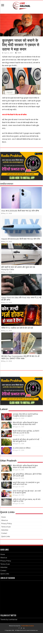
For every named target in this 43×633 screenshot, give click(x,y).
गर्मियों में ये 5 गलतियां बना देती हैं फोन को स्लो (17, 328)
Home (3, 517)
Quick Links (5, 536)
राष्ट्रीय (19, 53)
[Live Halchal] (22, 5)
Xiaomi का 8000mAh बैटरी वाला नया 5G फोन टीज (20, 239)
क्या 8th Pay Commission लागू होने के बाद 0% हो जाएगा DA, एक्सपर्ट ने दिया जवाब (20, 357)
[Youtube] (24, 628)
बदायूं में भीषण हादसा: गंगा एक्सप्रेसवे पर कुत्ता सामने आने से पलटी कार (26, 483)
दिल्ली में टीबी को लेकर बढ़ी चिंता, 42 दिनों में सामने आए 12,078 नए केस (26, 432)
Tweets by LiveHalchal (8, 619)
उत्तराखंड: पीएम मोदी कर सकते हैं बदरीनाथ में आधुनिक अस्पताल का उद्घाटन (25, 415)
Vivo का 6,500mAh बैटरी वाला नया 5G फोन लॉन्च (20, 211)
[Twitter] (21, 628)
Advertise (4, 530)
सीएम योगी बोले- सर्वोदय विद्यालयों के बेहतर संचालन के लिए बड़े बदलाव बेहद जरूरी (25, 423)
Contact (4, 533)
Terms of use (6, 527)
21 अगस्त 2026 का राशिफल (21, 448)
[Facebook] (19, 628)
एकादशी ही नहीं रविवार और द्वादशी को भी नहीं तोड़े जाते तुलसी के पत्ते (26, 440)
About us (4, 520)
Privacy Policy (6, 523)
